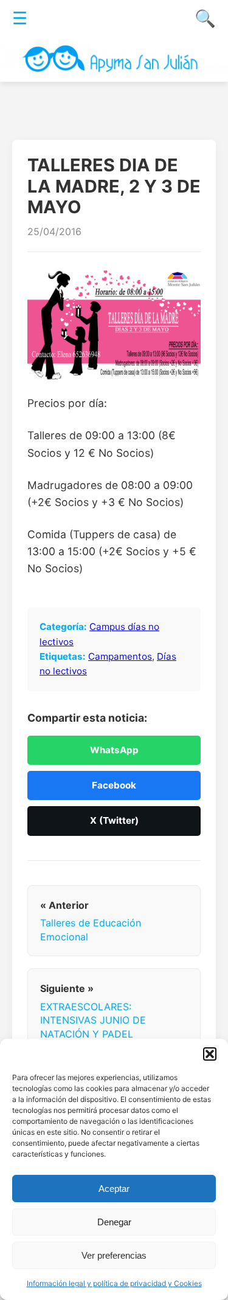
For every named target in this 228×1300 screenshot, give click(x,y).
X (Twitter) (114, 820)
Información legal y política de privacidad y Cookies (114, 1283)
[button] (210, 1054)
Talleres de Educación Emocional (90, 929)
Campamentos (120, 656)
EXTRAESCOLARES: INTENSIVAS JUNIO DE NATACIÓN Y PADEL (93, 1020)
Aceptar (114, 1188)
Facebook (114, 785)
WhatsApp (114, 750)
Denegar (114, 1222)
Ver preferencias (114, 1255)
